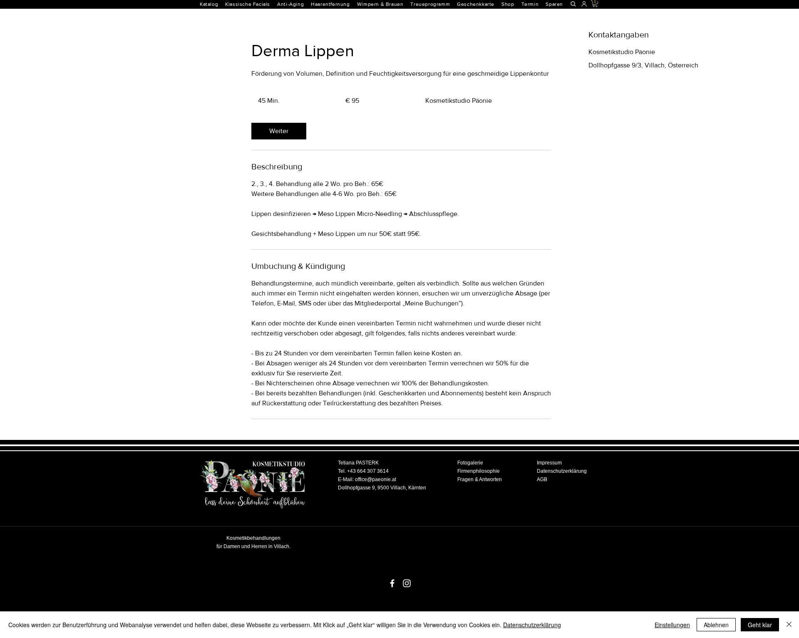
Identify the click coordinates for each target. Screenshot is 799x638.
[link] (278, 131)
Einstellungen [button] (672, 625)
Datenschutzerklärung (532, 625)
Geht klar (760, 625)
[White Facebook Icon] (392, 583)
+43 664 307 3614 (368, 471)
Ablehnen (716, 625)
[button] (334, 4)
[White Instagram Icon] (407, 583)
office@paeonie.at (375, 479)
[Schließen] (789, 624)
